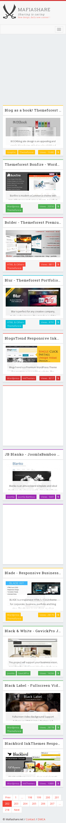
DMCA (41, 819)
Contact (30, 819)
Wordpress (13, 206)
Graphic (11, 152)
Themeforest (26, 152)
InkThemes (29, 378)
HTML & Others (15, 264)
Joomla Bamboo (26, 496)
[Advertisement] (33, 70)
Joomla (10, 496)
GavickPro (23, 673)
